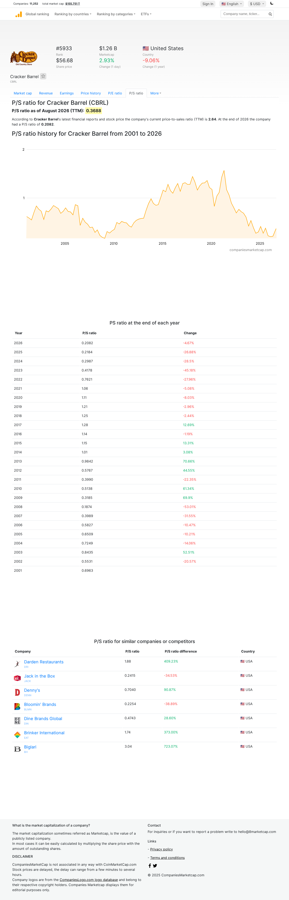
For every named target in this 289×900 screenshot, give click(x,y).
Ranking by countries (72, 14)
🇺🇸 (230, 4)
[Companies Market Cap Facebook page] (150, 866)
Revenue (46, 93)
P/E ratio (115, 93)
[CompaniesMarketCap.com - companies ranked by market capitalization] (18, 14)
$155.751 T (72, 3)
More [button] (154, 93)
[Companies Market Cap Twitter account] (155, 866)
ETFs (145, 14)
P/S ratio (136, 93)
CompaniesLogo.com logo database (89, 880)
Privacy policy (161, 849)
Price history (91, 93)
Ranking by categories (115, 14)
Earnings (67, 93)
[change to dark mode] (272, 4)
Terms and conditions (167, 858)
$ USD (255, 4)
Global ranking (37, 14)
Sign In (207, 4)
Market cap (23, 93)
